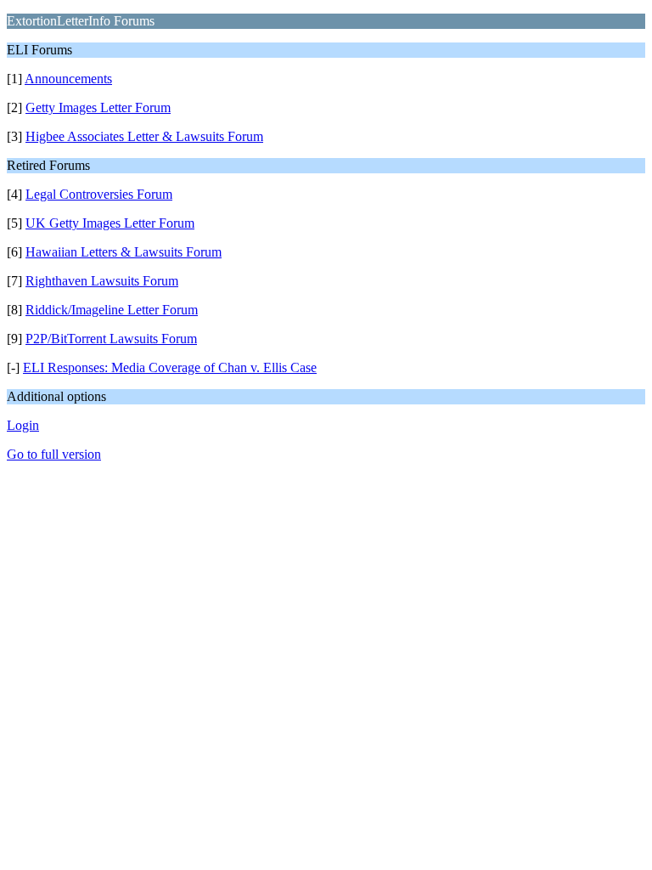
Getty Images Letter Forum (98, 107)
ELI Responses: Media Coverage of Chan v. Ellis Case (170, 367)
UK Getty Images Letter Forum (109, 223)
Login (23, 425)
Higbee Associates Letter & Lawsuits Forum (144, 136)
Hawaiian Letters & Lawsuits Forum (123, 252)
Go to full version (54, 454)
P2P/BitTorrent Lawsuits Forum (111, 338)
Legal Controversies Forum (98, 194)
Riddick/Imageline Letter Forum (111, 309)
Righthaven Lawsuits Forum (101, 281)
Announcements (68, 78)
